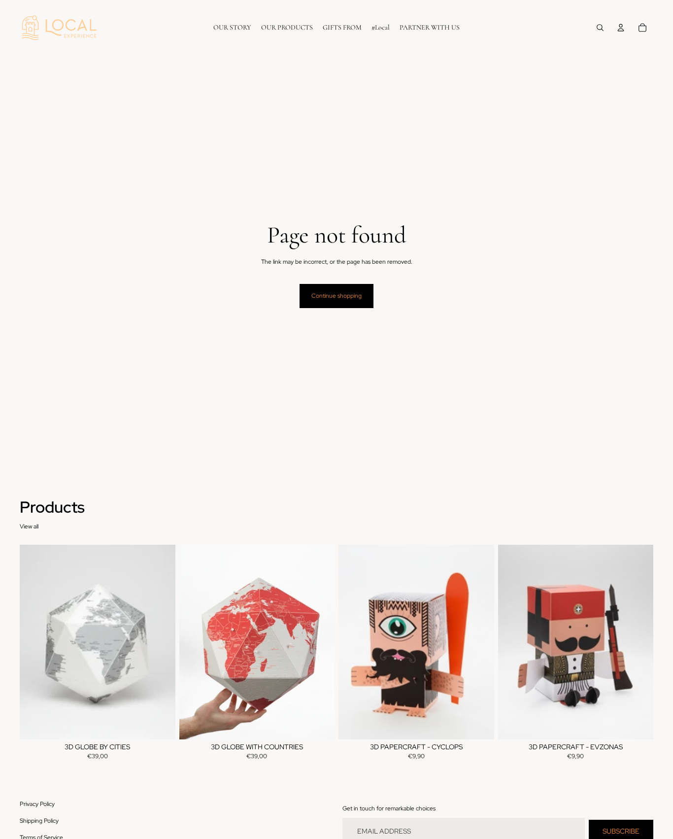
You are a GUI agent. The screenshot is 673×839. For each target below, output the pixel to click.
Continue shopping (336, 296)
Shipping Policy (39, 821)
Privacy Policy (37, 804)
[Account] (621, 27)
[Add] (160, 724)
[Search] (600, 27)
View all (29, 526)
